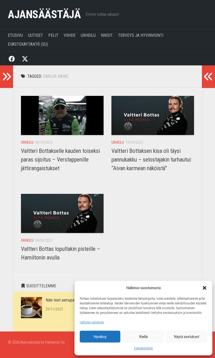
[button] (204, 287)
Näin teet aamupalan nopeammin (72, 300)
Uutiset (35, 35)
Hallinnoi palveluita (92, 322)
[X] (24, 58)
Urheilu (88, 35)
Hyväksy (100, 336)
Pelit (53, 35)
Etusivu (15, 35)
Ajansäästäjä (44, 14)
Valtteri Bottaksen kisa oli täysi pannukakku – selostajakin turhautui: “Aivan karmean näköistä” (151, 160)
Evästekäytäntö (143, 348)
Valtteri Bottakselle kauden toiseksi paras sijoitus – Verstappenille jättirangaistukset (60, 160)
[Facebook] (11, 58)
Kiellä (143, 336)
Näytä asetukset (186, 336)
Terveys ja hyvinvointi (140, 35)
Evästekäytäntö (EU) (28, 44)
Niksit (107, 35)
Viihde (70, 35)
